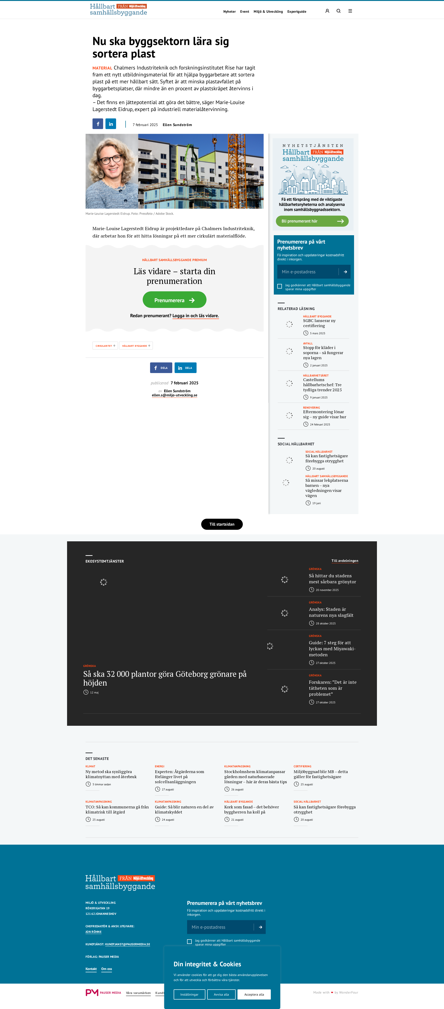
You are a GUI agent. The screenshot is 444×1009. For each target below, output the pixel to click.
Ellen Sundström (177, 124)
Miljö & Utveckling (268, 11)
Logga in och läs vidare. (196, 316)
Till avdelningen (345, 561)
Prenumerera (169, 300)
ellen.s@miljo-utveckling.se (174, 395)
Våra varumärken (138, 993)
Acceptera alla (254, 994)
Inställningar (189, 994)
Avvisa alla (221, 994)
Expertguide (296, 11)
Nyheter (229, 11)
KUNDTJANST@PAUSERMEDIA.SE (127, 944)
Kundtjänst (163, 993)
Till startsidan (222, 524)
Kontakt (91, 969)
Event (244, 11)
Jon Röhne (94, 932)
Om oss (106, 969)
